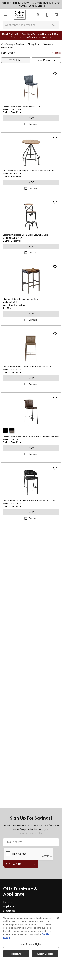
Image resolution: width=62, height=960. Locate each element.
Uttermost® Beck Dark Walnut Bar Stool (20, 299)
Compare (33, 124)
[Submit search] (53, 25)
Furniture (20, 44)
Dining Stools (7, 47)
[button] (5, 15)
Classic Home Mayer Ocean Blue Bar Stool (22, 106)
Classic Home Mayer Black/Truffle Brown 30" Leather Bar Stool (31, 436)
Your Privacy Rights (31, 944)
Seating (47, 44)
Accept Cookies (45, 954)
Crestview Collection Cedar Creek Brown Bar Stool (25, 235)
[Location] (38, 15)
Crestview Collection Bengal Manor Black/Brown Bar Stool (29, 171)
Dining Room (34, 44)
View (31, 118)
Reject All (16, 954)
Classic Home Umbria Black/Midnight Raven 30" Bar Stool (29, 500)
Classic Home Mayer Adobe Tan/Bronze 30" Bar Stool (27, 366)
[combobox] (46, 60)
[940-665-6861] (47, 15)
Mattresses (10, 911)
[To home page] (19, 15)
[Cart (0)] (57, 15)
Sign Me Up (13, 864)
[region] (31, 936)
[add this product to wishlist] (55, 74)
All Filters (17, 60)
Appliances (9, 906)
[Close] (58, 917)
